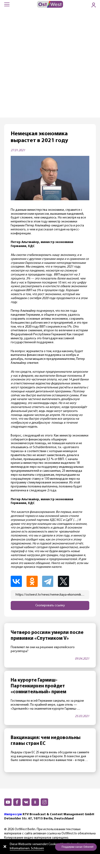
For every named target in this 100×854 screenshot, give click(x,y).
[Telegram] (49, 581)
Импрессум (13, 814)
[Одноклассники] (34, 581)
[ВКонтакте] (18, 581)
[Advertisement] (50, 65)
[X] (66, 581)
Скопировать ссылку (50, 605)
